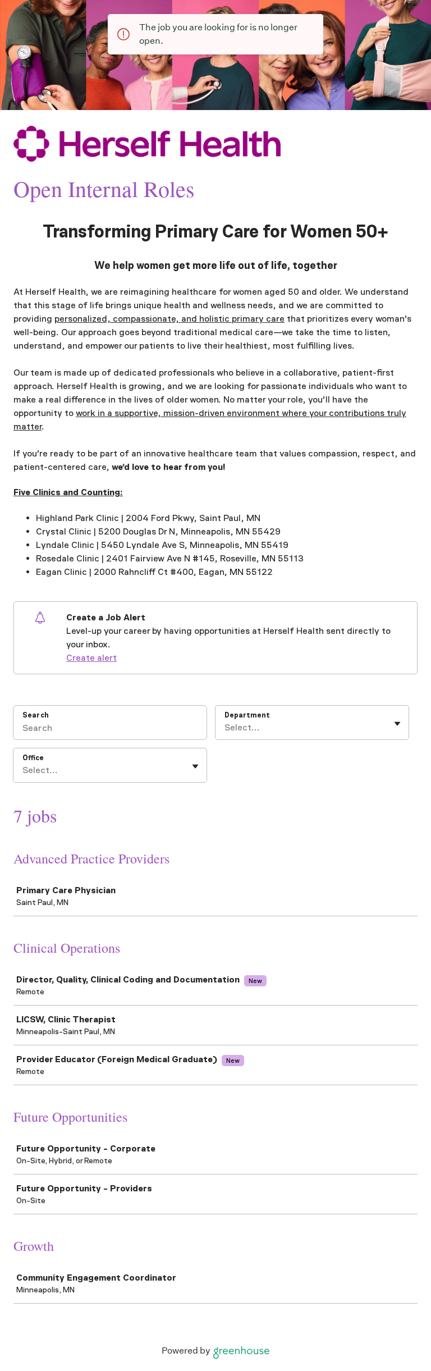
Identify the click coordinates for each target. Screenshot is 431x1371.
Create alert (91, 657)
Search (35, 715)
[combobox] (225, 727)
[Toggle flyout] (397, 723)
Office (33, 757)
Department (247, 715)
